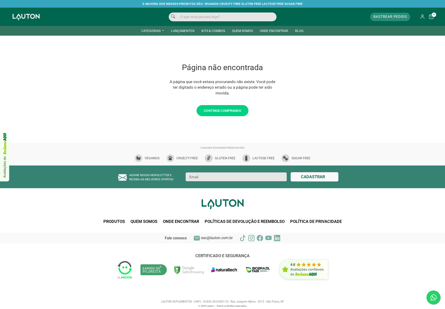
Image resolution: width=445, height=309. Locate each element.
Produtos (114, 221)
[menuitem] (153, 31)
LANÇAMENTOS (182, 31)
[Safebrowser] (189, 269)
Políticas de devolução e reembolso (245, 221)
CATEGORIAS (151, 31)
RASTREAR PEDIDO (390, 17)
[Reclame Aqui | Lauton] (5, 155)
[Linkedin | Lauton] (277, 238)
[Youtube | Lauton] (268, 238)
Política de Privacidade (316, 221)
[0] (430, 17)
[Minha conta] (422, 17)
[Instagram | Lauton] (251, 238)
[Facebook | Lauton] (260, 238)
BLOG (299, 31)
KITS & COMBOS (213, 31)
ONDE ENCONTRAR (274, 31)
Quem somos (143, 221)
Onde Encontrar (181, 221)
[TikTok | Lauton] (243, 238)
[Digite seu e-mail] (314, 176)
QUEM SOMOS (242, 31)
